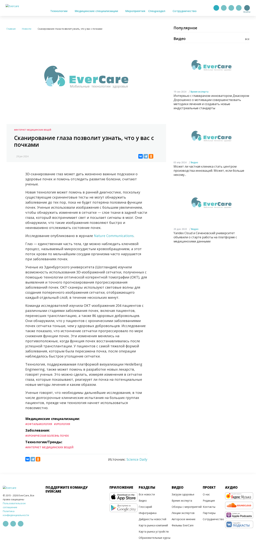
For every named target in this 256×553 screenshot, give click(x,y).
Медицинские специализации (97, 11)
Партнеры (209, 513)
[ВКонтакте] (140, 156)
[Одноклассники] (151, 156)
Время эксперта (199, 91)
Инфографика (147, 513)
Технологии (59, 11)
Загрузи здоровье (183, 494)
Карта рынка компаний (153, 525)
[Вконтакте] (231, 8)
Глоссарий (145, 507)
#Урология (62, 424)
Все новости (147, 494)
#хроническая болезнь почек (47, 435)
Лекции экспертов (183, 513)
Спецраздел (157, 11)
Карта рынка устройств (154, 531)
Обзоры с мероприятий (187, 507)
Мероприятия (135, 11)
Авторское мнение (183, 519)
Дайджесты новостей (152, 519)
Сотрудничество (185, 11)
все (247, 39)
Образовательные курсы (154, 537)
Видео (194, 162)
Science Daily (137, 459)
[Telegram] (224, 8)
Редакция (209, 500)
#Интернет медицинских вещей (32, 129)
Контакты (209, 507)
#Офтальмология (38, 424)
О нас (206, 494)
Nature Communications (114, 235)
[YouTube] (239, 8)
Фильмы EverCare (183, 525)
